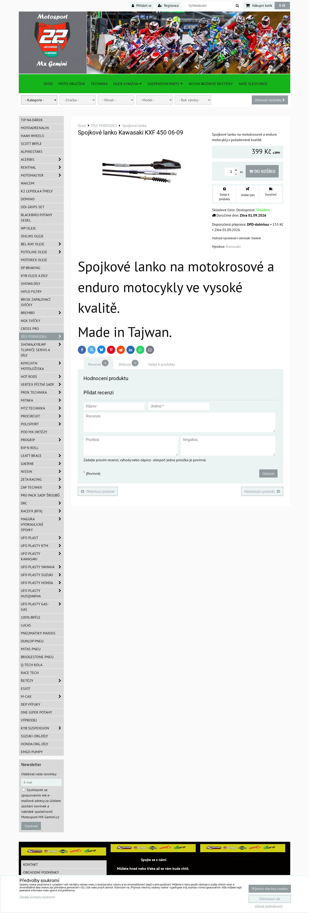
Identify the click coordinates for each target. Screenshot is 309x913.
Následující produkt (259, 491)
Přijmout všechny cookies (270, 889)
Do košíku (264, 171)
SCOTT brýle (31, 143)
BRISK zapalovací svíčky (35, 302)
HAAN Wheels (32, 135)
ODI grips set (32, 207)
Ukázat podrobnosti (269, 906)
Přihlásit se (143, 5)
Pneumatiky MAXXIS (38, 633)
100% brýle (30, 617)
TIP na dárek (32, 120)
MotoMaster (32, 175)
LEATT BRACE (31, 455)
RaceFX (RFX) (31, 511)
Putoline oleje (34, 252)
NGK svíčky (30, 320)
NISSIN (26, 471)
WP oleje (28, 228)
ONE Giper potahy (36, 712)
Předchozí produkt (100, 491)
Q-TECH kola (31, 664)
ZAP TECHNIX (31, 487)
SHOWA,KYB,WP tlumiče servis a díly (35, 349)
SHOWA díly (30, 283)
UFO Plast (29, 537)
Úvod (48, 83)
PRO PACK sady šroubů (40, 495)
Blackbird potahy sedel (36, 217)
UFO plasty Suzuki (37, 574)
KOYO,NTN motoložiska (32, 366)
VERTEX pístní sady (37, 384)
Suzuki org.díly (34, 736)
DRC (24, 503)
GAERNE (27, 463)
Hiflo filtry (31, 291)
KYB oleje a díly (34, 275)
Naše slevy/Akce (253, 83)
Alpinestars (32, 151)
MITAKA (27, 400)
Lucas (26, 625)
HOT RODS (29, 376)
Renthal (28, 167)
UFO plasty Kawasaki (30, 556)
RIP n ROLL (29, 447)
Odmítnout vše (269, 899)
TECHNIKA (99, 83)
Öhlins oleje (32, 236)
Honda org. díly (34, 744)
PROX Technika (34, 392)
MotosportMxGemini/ (243, 859)
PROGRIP (28, 440)
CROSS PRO (30, 328)
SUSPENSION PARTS (163, 83)
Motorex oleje (34, 260)
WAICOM (27, 183)
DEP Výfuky (30, 704)
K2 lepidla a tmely (37, 191)
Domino (28, 199)
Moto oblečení (72, 83)
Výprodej (29, 720)
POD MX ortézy (34, 432)
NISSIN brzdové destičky (211, 83)
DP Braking (30, 267)
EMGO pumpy (32, 752)
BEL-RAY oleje (32, 244)
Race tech (30, 672)
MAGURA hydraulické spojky (32, 524)
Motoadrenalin (35, 127)
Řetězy (27, 680)
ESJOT (25, 688)
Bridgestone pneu (37, 657)
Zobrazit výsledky (268, 100)
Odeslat (268, 473)
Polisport (30, 424)
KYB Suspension (35, 728)
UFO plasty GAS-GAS (35, 607)
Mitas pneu (30, 649)
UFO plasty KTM (34, 545)
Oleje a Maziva (125, 83)
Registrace (171, 5)
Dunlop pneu (32, 641)
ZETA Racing (31, 479)
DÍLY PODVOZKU (33, 336)
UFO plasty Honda (37, 582)
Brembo (28, 312)
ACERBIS (27, 159)
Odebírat (31, 826)
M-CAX (26, 696)
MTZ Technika (33, 408)
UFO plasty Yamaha (38, 567)
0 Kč (282, 5)
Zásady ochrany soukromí (37, 897)
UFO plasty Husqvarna (31, 593)
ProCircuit (30, 416)
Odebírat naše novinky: (39, 774)
